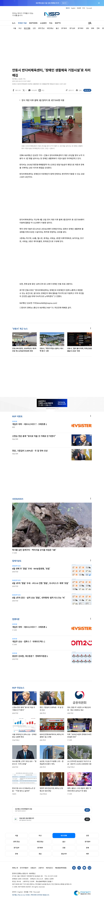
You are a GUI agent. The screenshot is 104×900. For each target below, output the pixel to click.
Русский (89, 8)
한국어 (68, 8)
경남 (40, 854)
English (73, 8)
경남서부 (64, 854)
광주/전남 (16, 841)
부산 (40, 835)
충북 (87, 848)
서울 (16, 835)
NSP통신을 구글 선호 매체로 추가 (47, 3)
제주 (87, 854)
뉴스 (13, 23)
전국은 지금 (22, 23)
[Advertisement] (52, 48)
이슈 (50, 23)
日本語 (79, 8)
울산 (63, 841)
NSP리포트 (33, 23)
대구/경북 (64, 835)
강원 (63, 848)
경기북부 (40, 848)
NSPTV (58, 23)
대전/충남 (40, 841)
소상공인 (43, 23)
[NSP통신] (52, 14)
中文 (83, 8)
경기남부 (16, 848)
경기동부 (87, 841)
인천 (87, 835)
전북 (16, 854)
